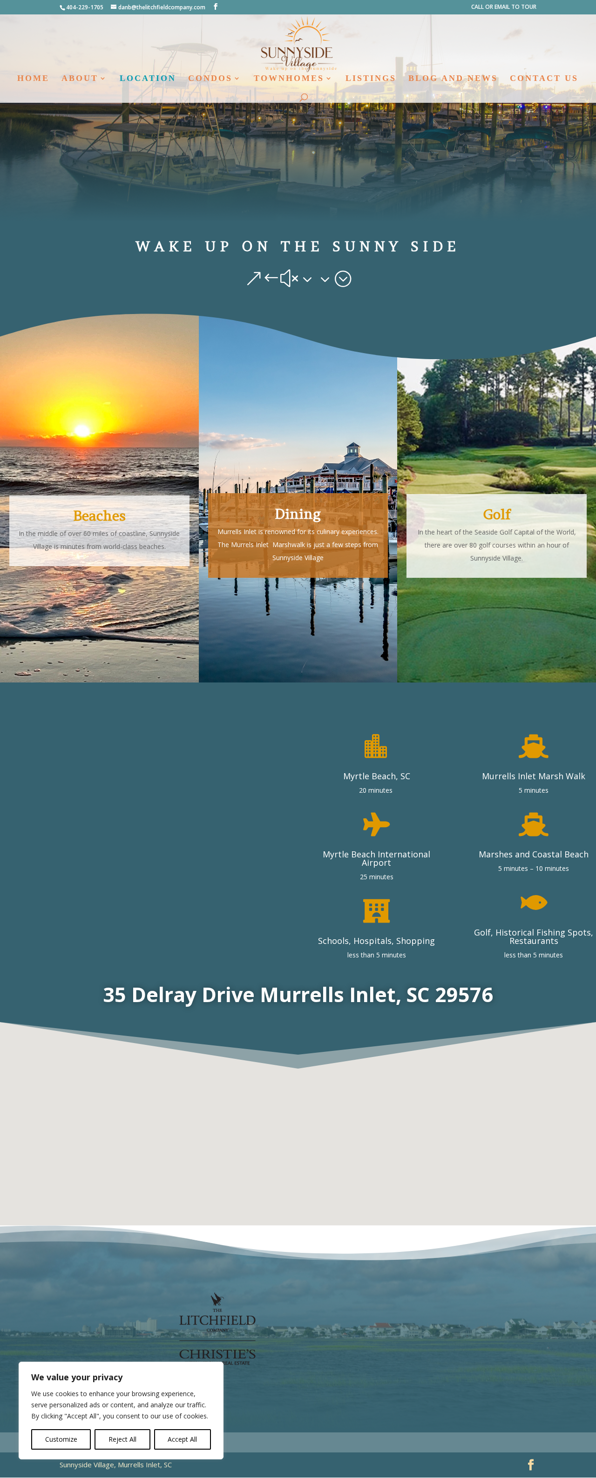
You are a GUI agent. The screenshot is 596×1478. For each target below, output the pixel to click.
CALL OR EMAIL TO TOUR (503, 7)
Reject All (122, 1439)
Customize (61, 1439)
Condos (210, 79)
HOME (33, 79)
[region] (121, 1410)
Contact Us (544, 79)
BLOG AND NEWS (453, 79)
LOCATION (148, 79)
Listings (370, 79)
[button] (294, 1135)
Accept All (182, 1439)
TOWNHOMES (289, 79)
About (79, 79)
